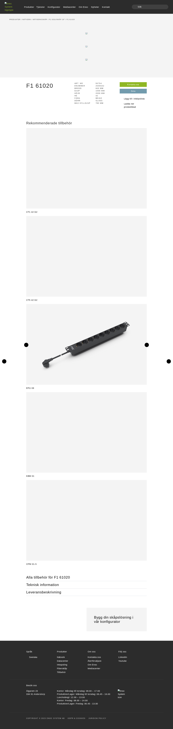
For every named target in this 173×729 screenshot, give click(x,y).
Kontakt (106, 7)
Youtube (122, 661)
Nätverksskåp (40, 19)
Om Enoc (83, 7)
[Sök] (135, 7)
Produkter (15, 19)
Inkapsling (62, 665)
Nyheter (95, 7)
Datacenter (62, 661)
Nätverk (26, 19)
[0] (128, 7)
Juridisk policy (97, 718)
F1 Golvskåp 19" (57, 19)
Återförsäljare (94, 661)
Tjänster (40, 7)
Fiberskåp (62, 668)
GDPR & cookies (76, 718)
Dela (133, 91)
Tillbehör (61, 672)
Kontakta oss (133, 85)
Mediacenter (69, 7)
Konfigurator (54, 7)
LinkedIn (122, 657)
